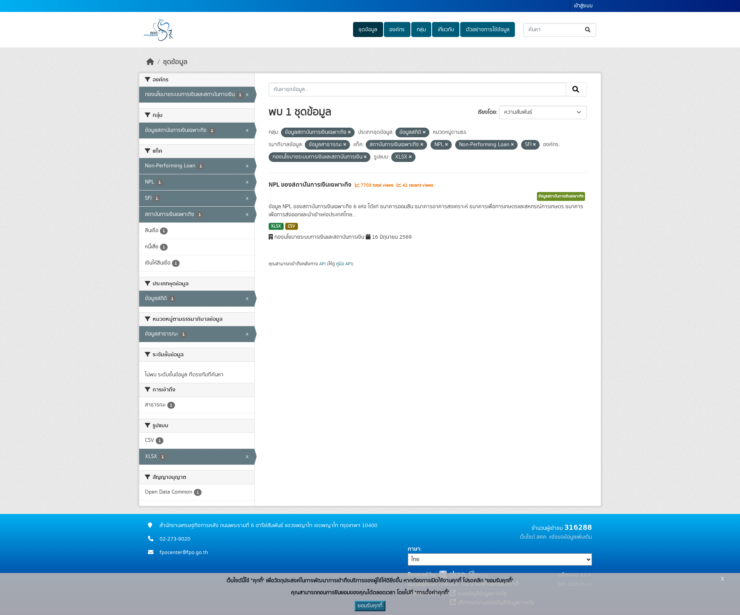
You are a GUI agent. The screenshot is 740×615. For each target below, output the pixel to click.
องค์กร (397, 30)
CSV (291, 226)
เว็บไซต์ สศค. (534, 537)
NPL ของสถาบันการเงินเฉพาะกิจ (311, 185)
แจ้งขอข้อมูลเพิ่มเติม (570, 537)
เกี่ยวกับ (446, 30)
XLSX (276, 226)
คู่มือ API (344, 263)
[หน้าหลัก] (150, 62)
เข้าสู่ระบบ (583, 6)
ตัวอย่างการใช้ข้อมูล (488, 30)
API (322, 263)
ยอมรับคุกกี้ (370, 606)
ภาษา (414, 549)
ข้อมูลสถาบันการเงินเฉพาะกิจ (561, 196)
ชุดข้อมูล (367, 30)
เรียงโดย (487, 112)
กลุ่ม (421, 30)
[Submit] (588, 30)
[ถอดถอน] (349, 133)
